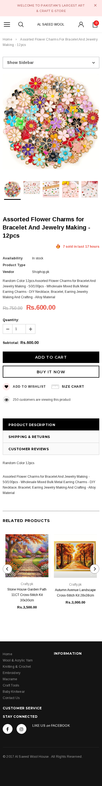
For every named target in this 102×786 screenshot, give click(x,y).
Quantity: (11, 320)
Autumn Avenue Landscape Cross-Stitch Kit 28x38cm (75, 592)
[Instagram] (21, 729)
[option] (51, 122)
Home (7, 39)
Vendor (8, 272)
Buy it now (51, 371)
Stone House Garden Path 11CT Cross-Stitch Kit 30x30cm (27, 595)
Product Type (14, 265)
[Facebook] (8, 729)
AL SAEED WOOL (50, 24)
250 (15, 400)
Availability (13, 258)
